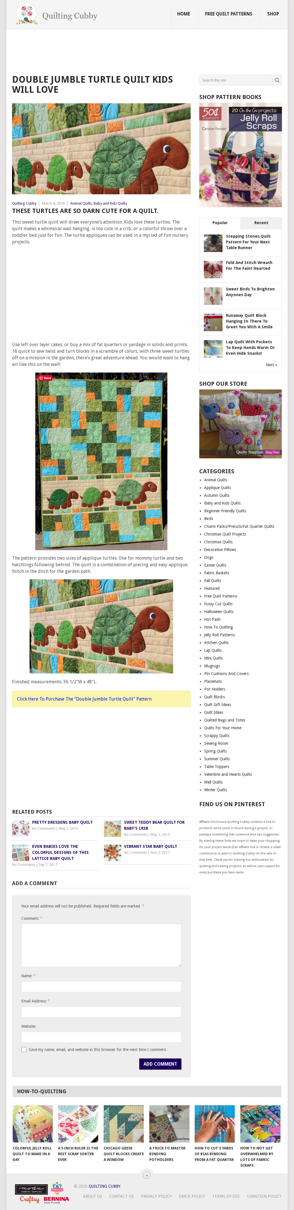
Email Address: (35, 1001)
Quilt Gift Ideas (217, 704)
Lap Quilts (213, 650)
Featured (212, 588)
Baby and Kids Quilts (110, 203)
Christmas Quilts (218, 542)
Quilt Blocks (214, 697)
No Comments (43, 829)
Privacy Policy (156, 1196)
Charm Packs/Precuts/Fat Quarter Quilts (239, 526)
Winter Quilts (215, 790)
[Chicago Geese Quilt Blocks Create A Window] (124, 1124)
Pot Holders (214, 689)
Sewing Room (216, 743)
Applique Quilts (217, 487)
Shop (273, 14)
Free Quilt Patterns (228, 14)
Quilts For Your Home (222, 728)
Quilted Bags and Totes (224, 720)
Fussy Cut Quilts (218, 604)
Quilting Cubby (24, 203)
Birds (208, 518)
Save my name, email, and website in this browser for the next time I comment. (98, 1049)
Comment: (31, 918)
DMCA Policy (192, 1196)
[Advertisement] (116, 53)
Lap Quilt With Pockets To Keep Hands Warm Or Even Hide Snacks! (250, 348)
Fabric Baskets (216, 573)
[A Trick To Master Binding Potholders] (169, 1124)
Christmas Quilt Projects (225, 534)
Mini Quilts (213, 658)
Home (183, 14)
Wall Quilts (213, 782)
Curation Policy (264, 1196)
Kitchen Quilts (216, 642)
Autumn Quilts (216, 495)
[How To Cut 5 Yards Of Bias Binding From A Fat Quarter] (215, 1124)
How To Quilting (218, 627)
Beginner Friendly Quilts (225, 511)
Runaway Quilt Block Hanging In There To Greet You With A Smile (249, 321)
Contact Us (121, 1196)
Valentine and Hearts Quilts (228, 774)
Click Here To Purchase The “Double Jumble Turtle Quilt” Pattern (84, 699)
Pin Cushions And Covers (226, 673)
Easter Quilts (215, 565)
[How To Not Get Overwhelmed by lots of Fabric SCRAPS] (260, 1124)
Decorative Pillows (220, 549)
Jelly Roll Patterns (219, 635)
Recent (261, 222)
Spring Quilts (215, 751)
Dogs (208, 557)
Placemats (213, 681)
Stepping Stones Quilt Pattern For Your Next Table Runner (248, 242)
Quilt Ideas (213, 712)
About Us (92, 1196)
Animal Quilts (81, 203)
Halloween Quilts (218, 611)
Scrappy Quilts (216, 735)
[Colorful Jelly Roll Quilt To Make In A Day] (33, 1124)
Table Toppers (216, 766)
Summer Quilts (217, 759)
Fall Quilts (212, 580)
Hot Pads (212, 619)
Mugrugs (212, 666)
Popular (220, 222)
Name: (28, 975)
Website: (28, 1026)
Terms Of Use (226, 1196)
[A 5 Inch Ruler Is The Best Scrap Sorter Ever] (78, 1124)
